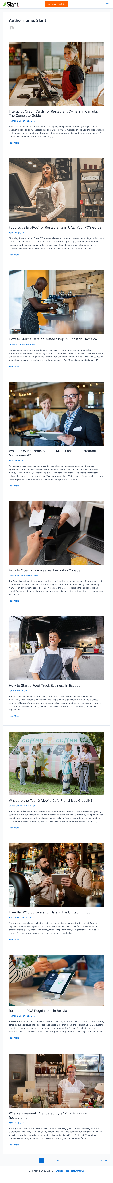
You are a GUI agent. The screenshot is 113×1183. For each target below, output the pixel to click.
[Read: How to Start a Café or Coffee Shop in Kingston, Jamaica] (56, 302)
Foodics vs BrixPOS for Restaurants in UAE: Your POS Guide (55, 227)
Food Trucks (14, 690)
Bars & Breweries (16, 917)
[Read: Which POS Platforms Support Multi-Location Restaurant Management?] (56, 414)
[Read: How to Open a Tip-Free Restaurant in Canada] (56, 533)
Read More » (15, 143)
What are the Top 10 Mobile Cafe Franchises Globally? (50, 801)
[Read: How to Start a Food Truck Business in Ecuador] (56, 648)
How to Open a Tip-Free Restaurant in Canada (44, 570)
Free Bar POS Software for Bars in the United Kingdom (51, 912)
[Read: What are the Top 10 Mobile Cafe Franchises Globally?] (56, 763)
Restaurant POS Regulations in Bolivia (38, 1011)
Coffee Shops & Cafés (19, 344)
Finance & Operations (19, 121)
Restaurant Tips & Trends (20, 575)
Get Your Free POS (56, 4)
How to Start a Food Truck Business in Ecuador (45, 685)
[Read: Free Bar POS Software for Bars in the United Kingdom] (56, 875)
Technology (14, 232)
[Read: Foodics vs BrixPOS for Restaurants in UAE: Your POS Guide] (56, 190)
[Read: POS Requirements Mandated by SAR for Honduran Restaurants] (56, 1080)
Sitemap (59, 1171)
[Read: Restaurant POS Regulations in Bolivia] (56, 980)
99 (58, 1160)
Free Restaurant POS (74, 1171)
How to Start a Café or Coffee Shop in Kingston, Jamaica (53, 339)
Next (103, 1160)
